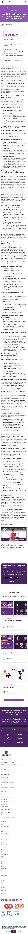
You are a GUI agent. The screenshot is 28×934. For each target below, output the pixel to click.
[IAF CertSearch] (8, 906)
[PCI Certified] (16, 914)
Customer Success (5, 836)
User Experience (5, 826)
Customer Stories (5, 847)
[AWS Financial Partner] (10, 914)
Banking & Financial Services (7, 782)
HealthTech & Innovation (7, 780)
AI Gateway (4, 794)
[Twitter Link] (10, 900)
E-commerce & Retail (6, 784)
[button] (25, 2)
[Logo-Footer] (14, 753)
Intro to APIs (4, 844)
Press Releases (4, 868)
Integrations (4, 799)
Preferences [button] (8, 931)
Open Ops (3, 829)
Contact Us (3, 893)
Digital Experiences (5, 767)
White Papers (4, 854)
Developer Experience (6, 833)
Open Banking (4, 806)
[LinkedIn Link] (13, 900)
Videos (2, 861)
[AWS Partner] (4, 914)
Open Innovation (5, 774)
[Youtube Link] (17, 900)
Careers (3, 880)
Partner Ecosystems (6, 769)
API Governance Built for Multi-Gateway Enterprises (13, 764)
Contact (3, 878)
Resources (12, 7)
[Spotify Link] (21, 900)
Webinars (3, 859)
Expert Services (4, 831)
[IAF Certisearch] (8, 906)
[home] (6, 2)
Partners (3, 882)
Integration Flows (5, 814)
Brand (2, 885)
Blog (19, 7)
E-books (3, 851)
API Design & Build (5, 812)
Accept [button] (14, 931)
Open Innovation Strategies (7, 817)
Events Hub (4, 804)
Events (2, 866)
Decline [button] (19, 931)
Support (3, 824)
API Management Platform (7, 797)
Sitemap (3, 887)
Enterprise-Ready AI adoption (8, 762)
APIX (2, 842)
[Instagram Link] (6, 900)
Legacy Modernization (6, 771)
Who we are (4, 875)
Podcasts (3, 863)
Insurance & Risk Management (8, 787)
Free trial (14, 729)
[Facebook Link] (2, 900)
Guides (2, 856)
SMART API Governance (6, 801)
